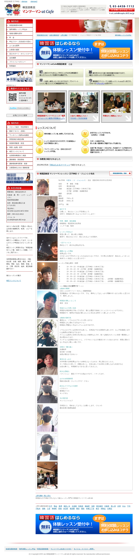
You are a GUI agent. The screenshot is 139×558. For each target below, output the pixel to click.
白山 (124, 506)
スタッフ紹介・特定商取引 (19, 127)
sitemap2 (34, 1)
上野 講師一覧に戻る (43, 496)
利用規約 (12, 66)
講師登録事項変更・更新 (18, 164)
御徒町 (87, 506)
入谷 (48, 509)
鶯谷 (78, 509)
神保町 (54, 509)
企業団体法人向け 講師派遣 (19, 168)
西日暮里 (99, 506)
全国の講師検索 (54, 35)
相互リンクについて (16, 151)
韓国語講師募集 (42, 549)
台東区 (109, 509)
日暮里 (106, 506)
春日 (97, 509)
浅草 (93, 506)
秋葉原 (80, 506)
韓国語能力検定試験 (16, 139)
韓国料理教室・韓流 (16, 143)
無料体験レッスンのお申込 (123, 35)
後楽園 (72, 509)
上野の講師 (64, 35)
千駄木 (38, 509)
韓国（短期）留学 (15, 147)
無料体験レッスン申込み (18, 29)
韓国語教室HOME (42, 35)
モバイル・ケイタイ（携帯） (84, 549)
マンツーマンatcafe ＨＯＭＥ (61, 549)
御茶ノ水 (67, 506)
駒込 (55, 506)
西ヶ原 (113, 506)
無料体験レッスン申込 (27, 549)
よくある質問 (14, 46)
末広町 (65, 509)
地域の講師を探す (15, 33)
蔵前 (82, 509)
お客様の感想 (14, 50)
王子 (50, 506)
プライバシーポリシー (17, 62)
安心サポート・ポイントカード (20, 54)
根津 (60, 506)
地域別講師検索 (11, 549)
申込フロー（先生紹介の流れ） (20, 42)
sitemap (24, 1)
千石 (128, 506)
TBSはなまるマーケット (59, 165)
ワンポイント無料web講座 (19, 135)
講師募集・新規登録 (16, 159)
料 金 (11, 37)
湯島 (43, 509)
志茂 (119, 506)
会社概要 (12, 58)
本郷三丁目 (90, 509)
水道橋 (74, 506)
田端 (60, 509)
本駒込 (103, 509)
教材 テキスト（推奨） (17, 131)
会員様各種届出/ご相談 (17, 155)
